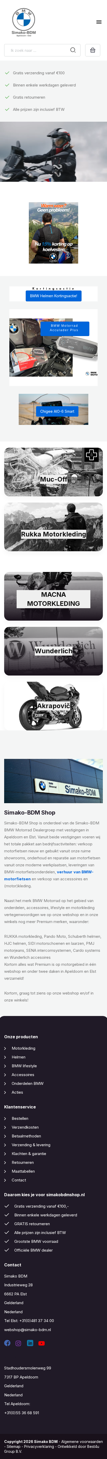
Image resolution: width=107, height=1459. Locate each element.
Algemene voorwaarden (82, 1441)
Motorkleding (23, 1048)
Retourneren (23, 1162)
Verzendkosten (25, 1127)
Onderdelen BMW (28, 1083)
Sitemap (14, 1446)
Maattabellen (23, 1171)
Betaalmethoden (26, 1136)
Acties (17, 1092)
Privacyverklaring (39, 1446)
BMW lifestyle (24, 1065)
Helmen (18, 1057)
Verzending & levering (31, 1144)
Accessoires (23, 1074)
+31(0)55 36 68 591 (21, 1412)
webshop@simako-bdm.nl (27, 1329)
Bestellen (20, 1118)
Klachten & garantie (29, 1153)
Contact (19, 1180)
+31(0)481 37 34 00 (36, 1320)
